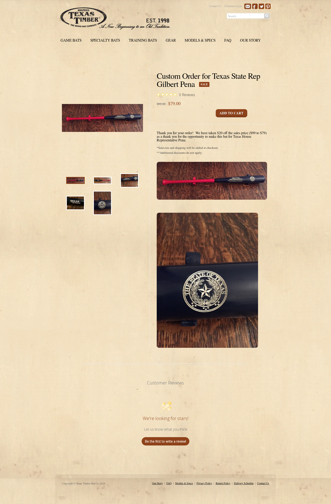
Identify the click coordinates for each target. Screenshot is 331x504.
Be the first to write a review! (165, 441)
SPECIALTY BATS (105, 40)
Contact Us (215, 6)
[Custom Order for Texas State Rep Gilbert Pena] (75, 183)
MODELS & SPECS (200, 40)
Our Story (157, 483)
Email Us (247, 6)
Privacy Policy (204, 483)
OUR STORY (250, 40)
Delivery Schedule (244, 483)
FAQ (227, 40)
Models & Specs (184, 483)
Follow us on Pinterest (268, 6)
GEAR (171, 40)
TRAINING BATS (143, 40)
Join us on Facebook (255, 6)
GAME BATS (71, 40)
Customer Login (233, 6)
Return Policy (223, 483)
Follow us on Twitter (261, 6)
